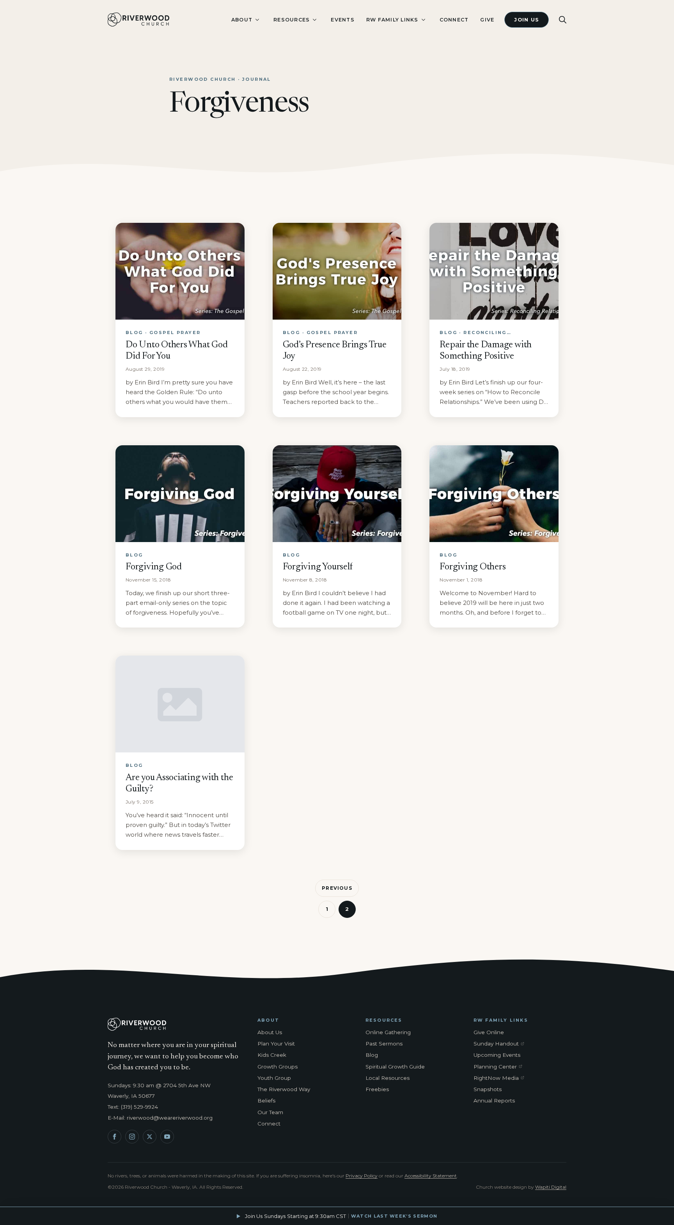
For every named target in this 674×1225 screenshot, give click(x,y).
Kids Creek (271, 1055)
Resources (291, 20)
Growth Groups (277, 1066)
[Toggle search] (562, 19)
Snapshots (488, 1089)
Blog (371, 1055)
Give (487, 20)
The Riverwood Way (283, 1089)
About (241, 20)
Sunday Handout (500, 1043)
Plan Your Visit (276, 1043)
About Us (269, 1032)
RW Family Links (392, 20)
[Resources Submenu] (314, 19)
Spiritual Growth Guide (395, 1066)
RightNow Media (500, 1078)
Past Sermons (384, 1043)
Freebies (377, 1089)
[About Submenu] (257, 19)
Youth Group (274, 1078)
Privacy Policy (362, 1176)
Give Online (489, 1032)
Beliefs (266, 1100)
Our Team (270, 1112)
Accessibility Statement (430, 1176)
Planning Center (500, 1066)
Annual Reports (494, 1100)
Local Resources (387, 1078)
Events (343, 20)
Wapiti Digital (550, 1187)
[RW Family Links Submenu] (423, 19)
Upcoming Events (497, 1055)
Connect (454, 20)
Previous (337, 888)
